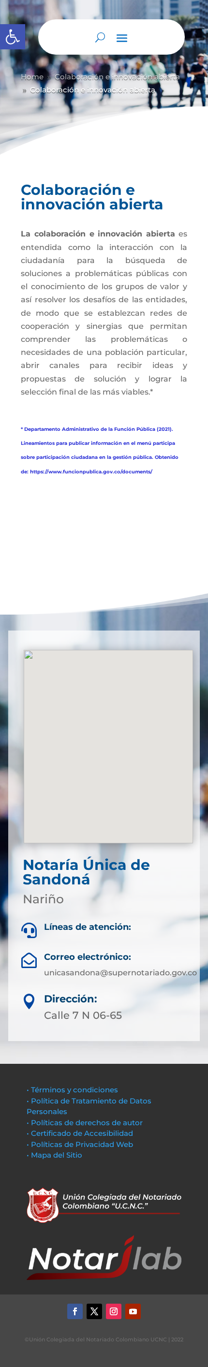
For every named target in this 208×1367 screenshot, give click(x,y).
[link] (12, 36)
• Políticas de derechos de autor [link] (85, 1122)
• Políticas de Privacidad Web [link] (80, 1144)
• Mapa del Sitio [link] (55, 1155)
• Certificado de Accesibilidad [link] (80, 1133)
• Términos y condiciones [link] (72, 1089)
